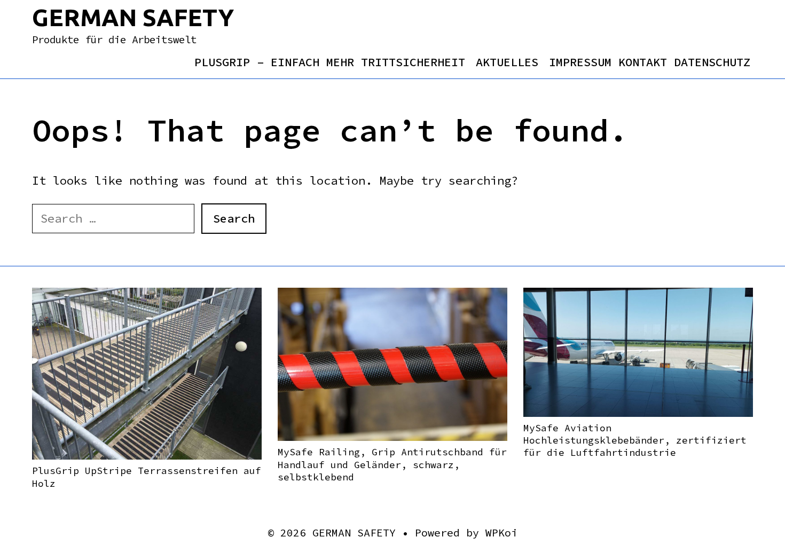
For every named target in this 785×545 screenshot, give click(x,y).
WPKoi (501, 532)
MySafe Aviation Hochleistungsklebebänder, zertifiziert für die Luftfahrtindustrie (635, 440)
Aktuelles (507, 61)
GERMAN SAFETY (133, 17)
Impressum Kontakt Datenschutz (649, 61)
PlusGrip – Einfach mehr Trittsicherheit (329, 61)
